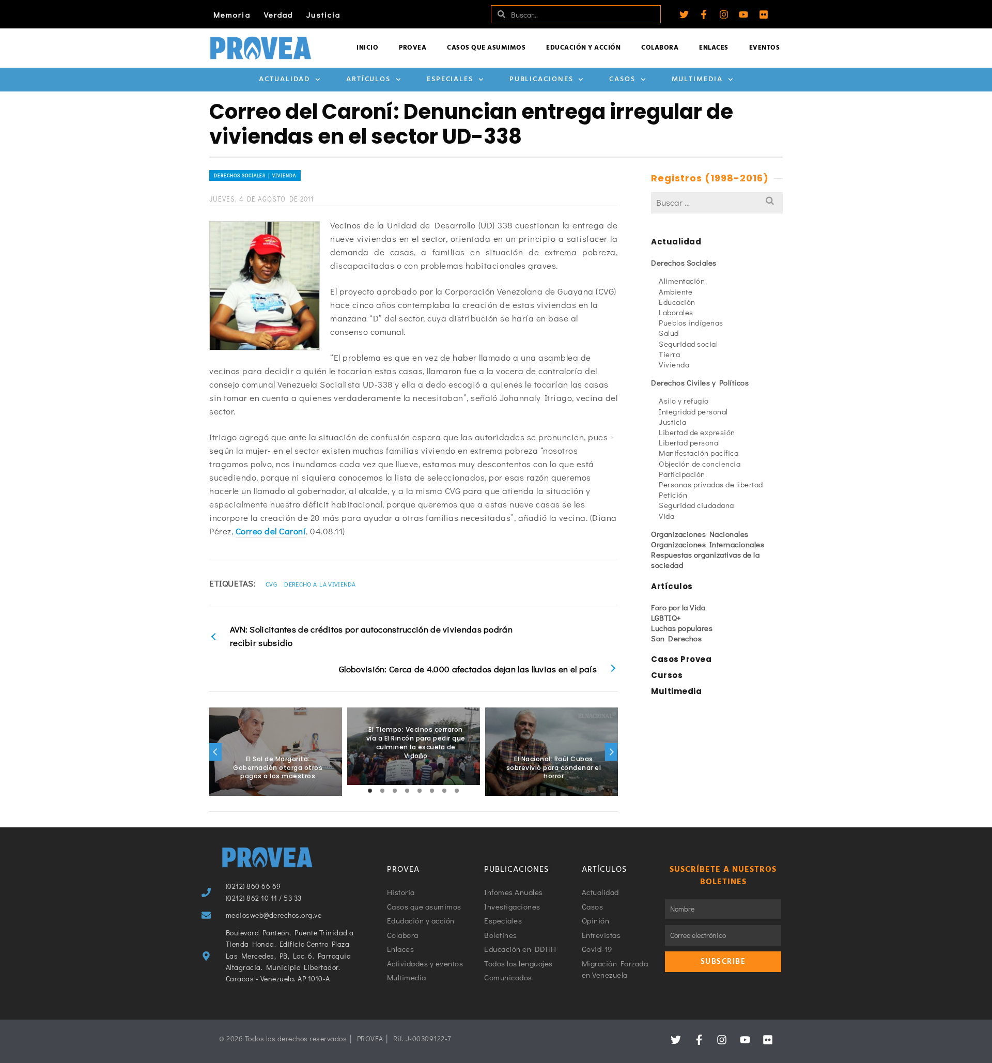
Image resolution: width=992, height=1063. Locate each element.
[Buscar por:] (717, 202)
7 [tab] (444, 790)
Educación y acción (583, 47)
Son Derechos (676, 638)
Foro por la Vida (678, 607)
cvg (271, 584)
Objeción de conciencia (699, 463)
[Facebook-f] (703, 14)
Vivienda (674, 364)
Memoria (232, 14)
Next (611, 752)
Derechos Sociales (684, 262)
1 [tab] (370, 790)
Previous (215, 752)
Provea (412, 47)
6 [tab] (432, 790)
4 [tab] (407, 790)
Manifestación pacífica (698, 453)
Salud (669, 333)
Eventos (764, 47)
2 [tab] (382, 790)
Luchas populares (681, 628)
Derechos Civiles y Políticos (700, 382)
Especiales (450, 79)
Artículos (368, 79)
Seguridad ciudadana (696, 505)
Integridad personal (693, 411)
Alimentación (682, 280)
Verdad (278, 14)
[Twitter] (684, 14)
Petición (673, 494)
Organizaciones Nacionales (700, 534)
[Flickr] (763, 14)
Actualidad (284, 79)
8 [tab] (457, 790)
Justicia (323, 14)
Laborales (676, 312)
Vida (666, 516)
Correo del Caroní (271, 531)
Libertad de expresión (697, 432)
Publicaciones (541, 79)
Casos (622, 79)
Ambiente (675, 291)
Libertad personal (689, 442)
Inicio (367, 47)
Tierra (669, 354)
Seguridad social (688, 343)
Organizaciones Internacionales (707, 544)
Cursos (667, 675)
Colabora (659, 47)
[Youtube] (743, 14)
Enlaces (714, 47)
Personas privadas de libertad (711, 484)
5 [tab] (419, 790)
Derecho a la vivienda (319, 584)
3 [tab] (395, 790)
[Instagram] (724, 14)
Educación (677, 302)
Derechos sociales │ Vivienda (255, 175)
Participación (682, 474)
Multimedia (697, 79)
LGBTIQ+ (666, 617)
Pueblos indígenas (691, 322)
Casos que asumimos (486, 47)
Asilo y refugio (684, 400)
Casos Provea (681, 659)
